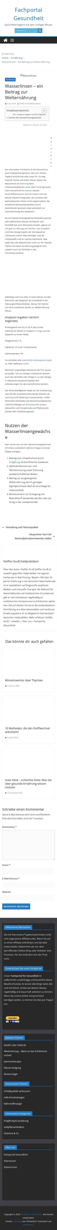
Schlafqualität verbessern (17, 1091)
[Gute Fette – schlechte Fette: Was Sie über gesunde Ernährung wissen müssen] (28, 749)
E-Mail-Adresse (11, 878)
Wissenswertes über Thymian (24, 680)
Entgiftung (14, 462)
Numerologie (11, 1074)
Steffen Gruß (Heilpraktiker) (30, 103)
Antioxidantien (32, 404)
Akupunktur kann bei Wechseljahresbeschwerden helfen (33, 536)
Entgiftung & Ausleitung (16, 1120)
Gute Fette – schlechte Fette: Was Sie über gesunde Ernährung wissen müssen (28, 783)
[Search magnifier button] (40, 30)
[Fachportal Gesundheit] (5, 40)
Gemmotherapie (12, 1061)
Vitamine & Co (11, 1133)
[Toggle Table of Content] (43, 110)
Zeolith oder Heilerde (15, 1045)
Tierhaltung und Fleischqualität (22, 527)
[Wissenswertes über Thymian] (28, 649)
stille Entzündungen (14, 1097)
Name (6, 865)
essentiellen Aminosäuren (34, 360)
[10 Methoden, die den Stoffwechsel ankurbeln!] (28, 698)
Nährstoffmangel (13, 1103)
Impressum (10, 1161)
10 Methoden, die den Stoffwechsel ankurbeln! (27, 730)
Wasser (28, 190)
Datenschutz (10, 1167)
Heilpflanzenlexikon (14, 1127)
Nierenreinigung (12, 1067)
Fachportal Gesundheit (16, 1154)
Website (6, 891)
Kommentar (9, 826)
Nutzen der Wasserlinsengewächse (25, 117)
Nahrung (24, 183)
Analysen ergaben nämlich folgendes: (31, 114)
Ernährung (10, 80)
